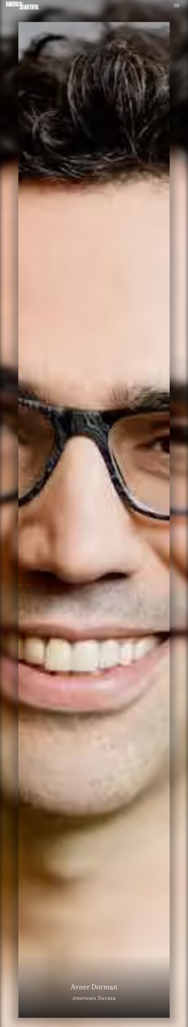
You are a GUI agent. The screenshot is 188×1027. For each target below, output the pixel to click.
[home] (22, 5)
